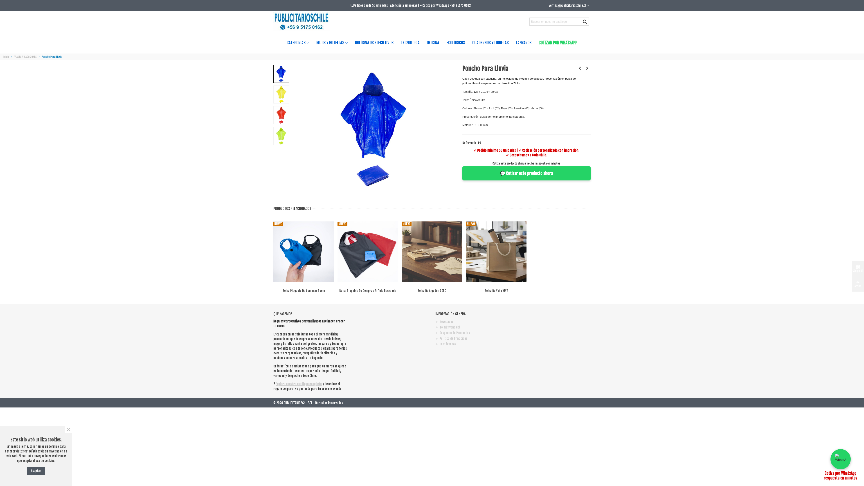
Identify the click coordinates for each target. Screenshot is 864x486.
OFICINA (433, 42)
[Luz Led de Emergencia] (580, 68)
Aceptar (36, 470)
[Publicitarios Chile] (303, 21)
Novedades (446, 322)
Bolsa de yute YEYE (496, 290)
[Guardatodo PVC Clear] (587, 68)
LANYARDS (523, 42)
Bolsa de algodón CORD (432, 290)
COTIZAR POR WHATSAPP (558, 42)
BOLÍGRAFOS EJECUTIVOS (374, 42)
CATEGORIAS (296, 42)
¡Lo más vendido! (449, 327)
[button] (840, 459)
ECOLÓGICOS (455, 42)
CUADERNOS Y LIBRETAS (490, 42)
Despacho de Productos (454, 333)
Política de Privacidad (453, 338)
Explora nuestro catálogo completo (299, 384)
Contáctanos (447, 344)
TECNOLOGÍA (410, 42)
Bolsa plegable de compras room (304, 290)
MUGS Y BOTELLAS (330, 42)
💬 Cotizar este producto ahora (526, 173)
